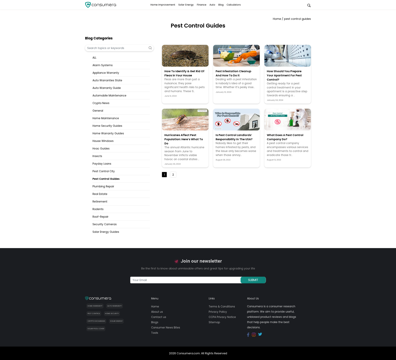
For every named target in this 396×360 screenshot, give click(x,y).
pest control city (104, 171)
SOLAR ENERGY (116, 321)
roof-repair (100, 217)
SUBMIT (253, 280)
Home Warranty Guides (108, 133)
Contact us (158, 317)
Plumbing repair (103, 186)
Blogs (154, 322)
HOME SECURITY (112, 313)
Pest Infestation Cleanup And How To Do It (233, 73)
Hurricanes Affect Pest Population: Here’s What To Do (183, 139)
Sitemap (214, 322)
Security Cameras (105, 224)
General (98, 111)
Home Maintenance (106, 118)
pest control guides (106, 179)
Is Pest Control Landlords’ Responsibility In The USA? (234, 137)
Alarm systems (103, 65)
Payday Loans (102, 164)
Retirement (100, 201)
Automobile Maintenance (109, 95)
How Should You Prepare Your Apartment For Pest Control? (284, 75)
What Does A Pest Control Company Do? (285, 137)
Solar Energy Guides (106, 232)
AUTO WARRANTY (114, 306)
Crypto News (101, 103)
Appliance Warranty (106, 73)
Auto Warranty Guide (107, 88)
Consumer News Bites (165, 327)
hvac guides (101, 148)
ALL (94, 58)
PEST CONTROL (94, 313)
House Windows (103, 141)
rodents (98, 209)
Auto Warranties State (107, 80)
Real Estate (100, 194)
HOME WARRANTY (95, 306)
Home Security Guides (107, 126)
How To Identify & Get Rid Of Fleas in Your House (184, 73)
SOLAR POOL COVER (96, 328)
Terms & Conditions (222, 306)
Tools (154, 333)
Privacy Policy (218, 312)
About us (157, 312)
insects (97, 156)
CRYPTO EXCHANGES (96, 321)
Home (277, 19)
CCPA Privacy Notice (222, 317)
